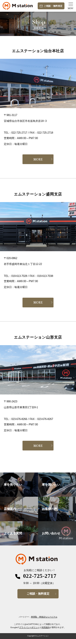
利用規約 (46, 627)
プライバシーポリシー (29, 627)
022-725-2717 (39, 576)
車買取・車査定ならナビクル (44, 617)
